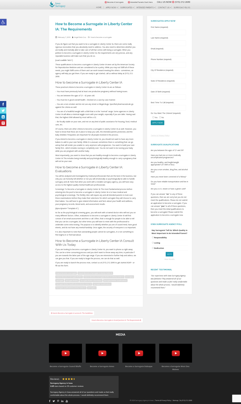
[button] (3, 22)
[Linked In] (3, 117)
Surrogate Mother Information (91, 280)
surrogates (92, 288)
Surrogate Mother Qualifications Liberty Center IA (73, 284)
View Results (169, 259)
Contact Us (163, 8)
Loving (157, 243)
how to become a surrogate (101, 37)
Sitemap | (176, 400)
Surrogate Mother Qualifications (115, 280)
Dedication (159, 248)
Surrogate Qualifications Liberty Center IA (71, 288)
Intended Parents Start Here (141, 2)
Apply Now (111, 8)
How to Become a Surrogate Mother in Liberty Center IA (104, 277)
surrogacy (129, 277)
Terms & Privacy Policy (160, 135)
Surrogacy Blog (182, 8)
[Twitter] (3, 110)
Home (98, 7)
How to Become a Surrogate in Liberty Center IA (95, 273)
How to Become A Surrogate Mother (69, 277)
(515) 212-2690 (182, 2)
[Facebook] (3, 104)
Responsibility (160, 237)
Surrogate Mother (72, 280)
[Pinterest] (3, 123)
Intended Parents (145, 8)
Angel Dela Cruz (80, 37)
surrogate (59, 280)
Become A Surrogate (115, 2)
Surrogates (126, 8)
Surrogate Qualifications (102, 284)
